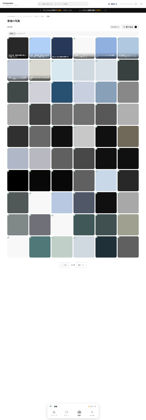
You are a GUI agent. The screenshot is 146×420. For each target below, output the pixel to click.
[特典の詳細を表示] (105, 10)
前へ (66, 265)
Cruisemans (8, 3)
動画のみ (116, 27)
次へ (80, 265)
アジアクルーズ (27, 16)
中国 (36, 16)
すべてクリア (21, 33)
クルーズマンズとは (126, 4)
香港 (42, 16)
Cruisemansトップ (13, 16)
